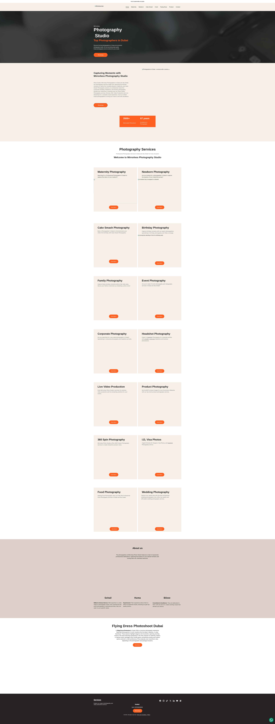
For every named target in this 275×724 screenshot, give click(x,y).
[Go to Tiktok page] (150, 219)
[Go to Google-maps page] (164, 219)
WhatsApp (101, 55)
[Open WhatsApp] (271, 720)
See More (113, 207)
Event (156, 7)
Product (171, 7)
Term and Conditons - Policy (143, 714)
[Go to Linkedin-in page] (157, 219)
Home (127, 7)
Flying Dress (163, 7)
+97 (135, 707)
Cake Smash (149, 7)
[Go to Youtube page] (161, 219)
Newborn (141, 7)
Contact (178, 7)
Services (97, 700)
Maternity (133, 7)
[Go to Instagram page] (147, 219)
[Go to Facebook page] (144, 219)
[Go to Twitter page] (154, 219)
